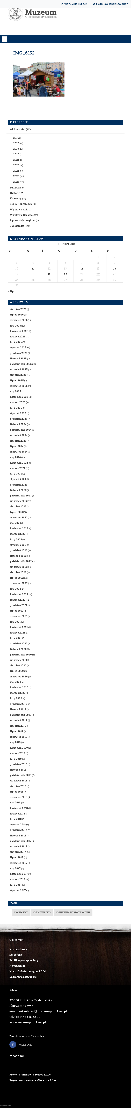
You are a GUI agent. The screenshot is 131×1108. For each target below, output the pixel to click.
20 (65, 274)
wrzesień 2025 (19, 369)
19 (49, 274)
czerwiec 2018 (18, 797)
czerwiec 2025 (19, 385)
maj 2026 (15, 325)
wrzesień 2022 (19, 566)
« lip (10, 291)
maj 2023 (15, 523)
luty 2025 (16, 407)
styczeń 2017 (18, 890)
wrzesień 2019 (18, 720)
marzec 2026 (17, 336)
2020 (16, 154)
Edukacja (15, 187)
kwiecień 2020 (19, 687)
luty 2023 (16, 539)
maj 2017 (15, 868)
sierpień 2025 (18, 374)
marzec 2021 (17, 632)
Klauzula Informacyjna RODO (27, 971)
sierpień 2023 (18, 506)
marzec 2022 (17, 599)
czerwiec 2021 (18, 616)
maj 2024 (15, 457)
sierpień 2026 (18, 309)
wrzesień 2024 (18, 435)
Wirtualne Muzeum (75, 4)
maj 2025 (15, 391)
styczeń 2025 (18, 413)
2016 (16, 137)
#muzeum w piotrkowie (73, 912)
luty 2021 (16, 638)
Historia (15, 193)
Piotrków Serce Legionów (112, 4)
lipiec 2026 (17, 314)
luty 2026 (16, 342)
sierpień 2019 (18, 725)
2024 (16, 170)
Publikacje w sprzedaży (24, 960)
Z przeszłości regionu (22, 220)
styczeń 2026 (18, 347)
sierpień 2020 (18, 665)
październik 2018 (20, 775)
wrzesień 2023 (18, 501)
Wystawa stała (19, 209)
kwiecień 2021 (19, 627)
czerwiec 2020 (19, 676)
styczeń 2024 (18, 479)
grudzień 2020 (18, 643)
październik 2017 (20, 841)
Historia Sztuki (18, 949)
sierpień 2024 (18, 440)
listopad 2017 (18, 835)
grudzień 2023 (18, 484)
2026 (16, 181)
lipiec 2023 (17, 512)
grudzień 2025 (18, 353)
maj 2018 (15, 802)
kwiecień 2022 (19, 594)
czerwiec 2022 (19, 583)
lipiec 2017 (16, 857)
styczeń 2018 (18, 824)
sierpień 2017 (18, 851)
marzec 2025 (17, 402)
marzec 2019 (17, 753)
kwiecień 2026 (19, 331)
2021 (16, 159)
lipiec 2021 (16, 610)
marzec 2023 (17, 533)
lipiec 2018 (16, 791)
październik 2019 (20, 714)
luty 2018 (16, 819)
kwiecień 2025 (19, 396)
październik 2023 (21, 495)
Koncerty (16, 198)
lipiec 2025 (17, 380)
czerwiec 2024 (18, 451)
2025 (16, 176)
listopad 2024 (18, 424)
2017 (16, 143)
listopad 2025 (18, 358)
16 (114, 268)
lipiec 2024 (17, 446)
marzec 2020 (17, 692)
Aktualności (17, 129)
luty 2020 (16, 698)
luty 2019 (16, 758)
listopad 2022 (18, 555)
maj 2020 (15, 682)
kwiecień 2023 (19, 528)
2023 (16, 165)
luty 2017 (16, 884)
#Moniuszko (42, 912)
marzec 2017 (17, 879)
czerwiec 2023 (18, 517)
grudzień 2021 (18, 605)
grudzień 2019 (18, 704)
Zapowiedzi (17, 225)
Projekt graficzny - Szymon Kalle (29, 1074)
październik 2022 (21, 561)
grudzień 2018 (18, 764)
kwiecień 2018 (19, 808)
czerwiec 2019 (18, 736)
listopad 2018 (18, 769)
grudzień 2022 (18, 550)
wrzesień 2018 (18, 780)
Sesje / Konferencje (21, 203)
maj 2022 (15, 588)
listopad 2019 (18, 709)
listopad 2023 (18, 490)
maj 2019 (15, 742)
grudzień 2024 (18, 418)
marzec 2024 (17, 468)
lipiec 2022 (17, 577)
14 (82, 268)
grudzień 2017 (18, 830)
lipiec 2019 (16, 731)
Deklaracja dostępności (23, 976)
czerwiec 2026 (18, 320)
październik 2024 (21, 429)
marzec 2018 (17, 813)
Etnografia (15, 954)
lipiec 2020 (17, 670)
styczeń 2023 (18, 545)
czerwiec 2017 (18, 863)
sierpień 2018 (18, 786)
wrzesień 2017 (18, 846)
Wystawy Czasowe (22, 215)
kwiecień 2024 (19, 462)
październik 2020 (21, 654)
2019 (16, 148)
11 (33, 268)
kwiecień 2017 (19, 873)
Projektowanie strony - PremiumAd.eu (33, 1080)
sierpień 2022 (18, 572)
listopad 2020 (18, 649)
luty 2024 (16, 473)
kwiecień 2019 (19, 747)
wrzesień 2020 (19, 660)
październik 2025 (21, 364)
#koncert (21, 912)
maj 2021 (15, 621)
